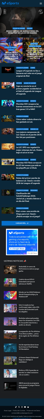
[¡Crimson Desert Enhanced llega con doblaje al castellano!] (10, 360)
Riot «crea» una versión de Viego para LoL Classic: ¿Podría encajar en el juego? (28, 214)
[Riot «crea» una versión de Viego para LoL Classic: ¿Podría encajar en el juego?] (8, 210)
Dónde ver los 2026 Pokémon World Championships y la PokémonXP (29, 294)
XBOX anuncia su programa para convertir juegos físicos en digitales (29, 385)
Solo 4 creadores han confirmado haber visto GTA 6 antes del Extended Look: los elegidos (29, 308)
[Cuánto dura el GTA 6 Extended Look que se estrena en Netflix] (10, 282)
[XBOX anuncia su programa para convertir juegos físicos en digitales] (10, 386)
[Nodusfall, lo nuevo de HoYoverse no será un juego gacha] (10, 269)
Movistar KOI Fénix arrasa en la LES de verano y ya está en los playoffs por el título (28, 165)
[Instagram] (22, 407)
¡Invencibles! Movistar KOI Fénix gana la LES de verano (11, 55)
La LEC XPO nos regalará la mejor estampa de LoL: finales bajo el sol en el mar (29, 150)
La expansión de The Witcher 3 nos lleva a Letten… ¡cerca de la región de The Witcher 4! (29, 334)
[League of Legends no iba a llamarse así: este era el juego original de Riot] (8, 70)
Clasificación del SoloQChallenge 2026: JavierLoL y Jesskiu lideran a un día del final (28, 197)
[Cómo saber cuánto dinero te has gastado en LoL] (8, 118)
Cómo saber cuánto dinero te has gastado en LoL (28, 120)
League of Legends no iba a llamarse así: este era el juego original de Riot (29, 73)
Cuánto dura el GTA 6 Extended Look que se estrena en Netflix (27, 281)
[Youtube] (25, 407)
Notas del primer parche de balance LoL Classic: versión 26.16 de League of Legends (28, 181)
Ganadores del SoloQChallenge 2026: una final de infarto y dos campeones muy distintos (35, 53)
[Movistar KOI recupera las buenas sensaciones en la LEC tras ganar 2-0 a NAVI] (8, 103)
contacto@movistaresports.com (22, 413)
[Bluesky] (28, 407)
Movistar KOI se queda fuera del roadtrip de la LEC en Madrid (22, 32)
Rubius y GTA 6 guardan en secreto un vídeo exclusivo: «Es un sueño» (28, 372)
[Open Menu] (41, 3)
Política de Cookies (19, 410)
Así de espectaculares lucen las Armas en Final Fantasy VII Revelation (29, 347)
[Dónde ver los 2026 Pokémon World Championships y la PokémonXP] (10, 295)
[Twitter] (19, 407)
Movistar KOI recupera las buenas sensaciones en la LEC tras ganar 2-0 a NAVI (29, 106)
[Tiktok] (16, 407)
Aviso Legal (7, 410)
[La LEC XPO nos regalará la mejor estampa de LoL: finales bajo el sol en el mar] (8, 146)
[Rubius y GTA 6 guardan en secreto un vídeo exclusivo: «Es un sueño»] (10, 373)
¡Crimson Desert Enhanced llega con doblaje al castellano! (28, 359)
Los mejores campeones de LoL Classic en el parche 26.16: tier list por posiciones (29, 135)
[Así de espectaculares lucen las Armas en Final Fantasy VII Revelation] (10, 348)
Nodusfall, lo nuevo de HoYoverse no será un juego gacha (29, 268)
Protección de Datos (33, 410)
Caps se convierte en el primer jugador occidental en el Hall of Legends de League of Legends (28, 90)
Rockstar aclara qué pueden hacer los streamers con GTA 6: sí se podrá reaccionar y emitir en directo (29, 321)
